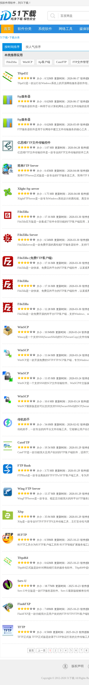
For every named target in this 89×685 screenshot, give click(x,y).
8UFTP (22, 534)
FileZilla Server (27, 235)
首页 (7, 29)
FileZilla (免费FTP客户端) (34, 258)
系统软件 (45, 29)
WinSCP (27, 62)
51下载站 (19, 15)
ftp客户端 (44, 62)
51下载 (4, 37)
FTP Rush (24, 465)
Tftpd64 (22, 558)
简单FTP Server (27, 165)
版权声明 (78, 666)
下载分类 (14, 37)
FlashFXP (24, 604)
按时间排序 (12, 47)
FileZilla (11, 62)
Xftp (20, 511)
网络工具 (66, 29)
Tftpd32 (22, 73)
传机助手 (23, 419)
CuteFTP (61, 62)
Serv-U (22, 581)
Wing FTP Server (28, 488)
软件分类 (25, 29)
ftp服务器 (23, 96)
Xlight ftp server (28, 188)
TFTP (21, 627)
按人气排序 (33, 47)
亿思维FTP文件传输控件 (34, 142)
